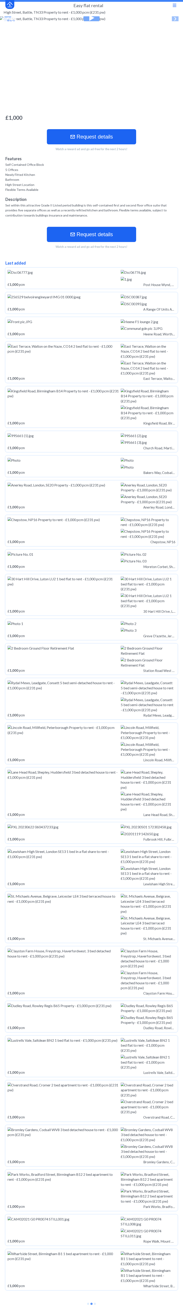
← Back (9, 21)
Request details (94, 137)
